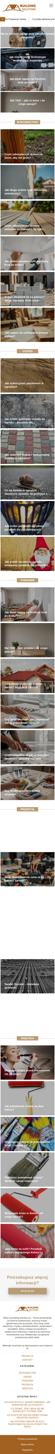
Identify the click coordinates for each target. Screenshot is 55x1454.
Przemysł (27, 809)
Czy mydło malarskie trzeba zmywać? (22, 792)
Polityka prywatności (27, 1439)
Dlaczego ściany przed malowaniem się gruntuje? (27, 1072)
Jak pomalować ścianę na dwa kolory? (24, 1108)
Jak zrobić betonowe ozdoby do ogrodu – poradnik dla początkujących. (25, 421)
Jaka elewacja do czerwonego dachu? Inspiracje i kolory (23, 685)
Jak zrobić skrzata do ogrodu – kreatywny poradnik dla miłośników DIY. (27, 563)
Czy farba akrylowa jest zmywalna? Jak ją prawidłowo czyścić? (27, 721)
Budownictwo (27, 122)
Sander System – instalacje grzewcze (22, 986)
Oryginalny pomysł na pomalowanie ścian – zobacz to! (27, 1143)
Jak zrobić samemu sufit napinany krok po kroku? (26, 263)
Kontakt (27, 1360)
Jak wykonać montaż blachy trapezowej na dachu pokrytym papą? (27, 1424)
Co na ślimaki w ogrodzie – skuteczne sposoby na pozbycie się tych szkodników (27, 492)
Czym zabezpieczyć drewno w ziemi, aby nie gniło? (23, 156)
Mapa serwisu (27, 1444)
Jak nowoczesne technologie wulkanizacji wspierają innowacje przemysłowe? (27, 59)
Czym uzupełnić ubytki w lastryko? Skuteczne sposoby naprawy (27, 757)
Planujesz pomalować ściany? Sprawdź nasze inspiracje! (24, 1179)
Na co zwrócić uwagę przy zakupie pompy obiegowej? (27, 35)
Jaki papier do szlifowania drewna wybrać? (26, 334)
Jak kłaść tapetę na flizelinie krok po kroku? (27, 80)
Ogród (27, 351)
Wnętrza (27, 1038)
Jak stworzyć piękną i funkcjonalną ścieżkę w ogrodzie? (27, 456)
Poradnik (28, 580)
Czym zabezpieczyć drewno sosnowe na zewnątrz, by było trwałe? (24, 227)
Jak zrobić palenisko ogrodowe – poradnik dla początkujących (25, 528)
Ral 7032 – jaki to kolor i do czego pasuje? (27, 102)
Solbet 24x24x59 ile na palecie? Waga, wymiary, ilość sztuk (24, 299)
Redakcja (27, 1356)
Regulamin (27, 1450)
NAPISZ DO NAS (27, 1291)
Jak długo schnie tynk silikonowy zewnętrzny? (26, 192)
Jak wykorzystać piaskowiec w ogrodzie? (24, 385)
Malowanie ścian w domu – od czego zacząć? (24, 1215)
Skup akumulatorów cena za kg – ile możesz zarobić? (27, 879)
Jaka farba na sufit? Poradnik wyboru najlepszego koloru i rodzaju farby (23, 1250)
